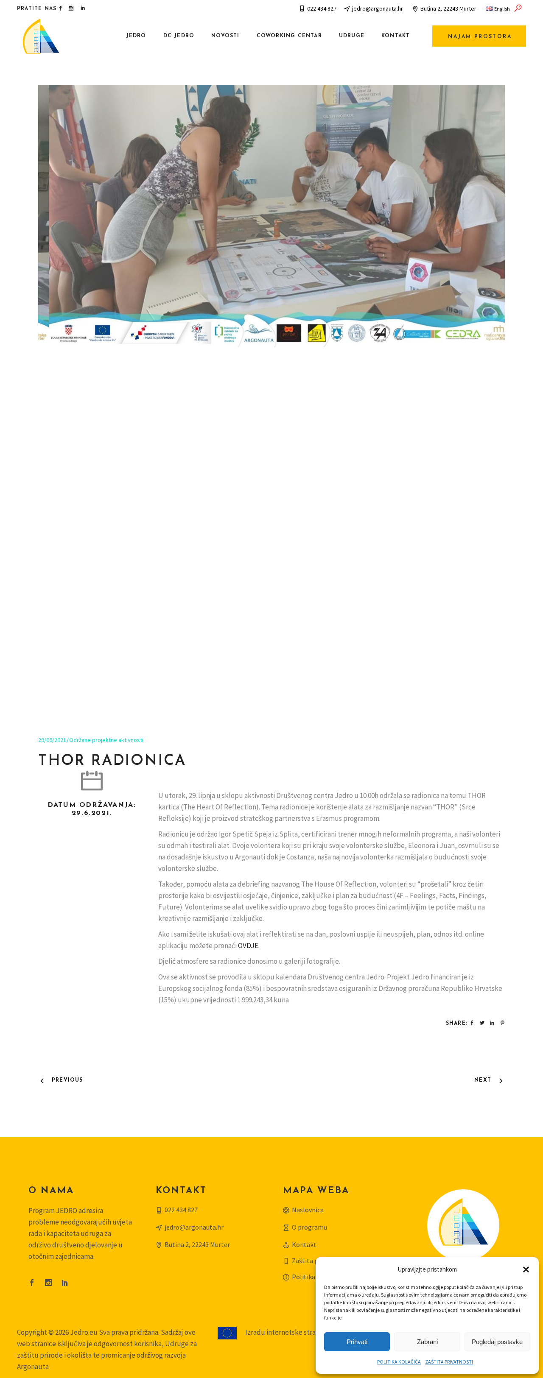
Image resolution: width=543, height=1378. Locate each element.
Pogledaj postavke (497, 1341)
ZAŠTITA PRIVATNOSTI (449, 1361)
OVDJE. (249, 945)
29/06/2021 (52, 740)
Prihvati (357, 1341)
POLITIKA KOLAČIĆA (399, 1361)
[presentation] (58, 403)
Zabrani (427, 1341)
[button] (526, 1269)
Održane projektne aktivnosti (106, 740)
